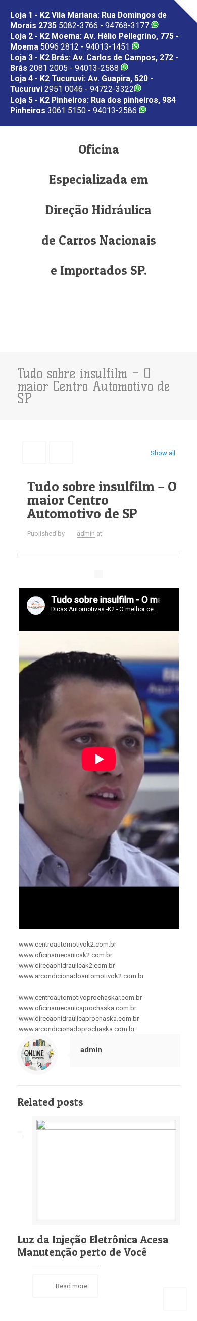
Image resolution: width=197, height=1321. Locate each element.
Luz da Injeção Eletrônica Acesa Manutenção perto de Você (93, 1245)
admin (86, 533)
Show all (163, 453)
